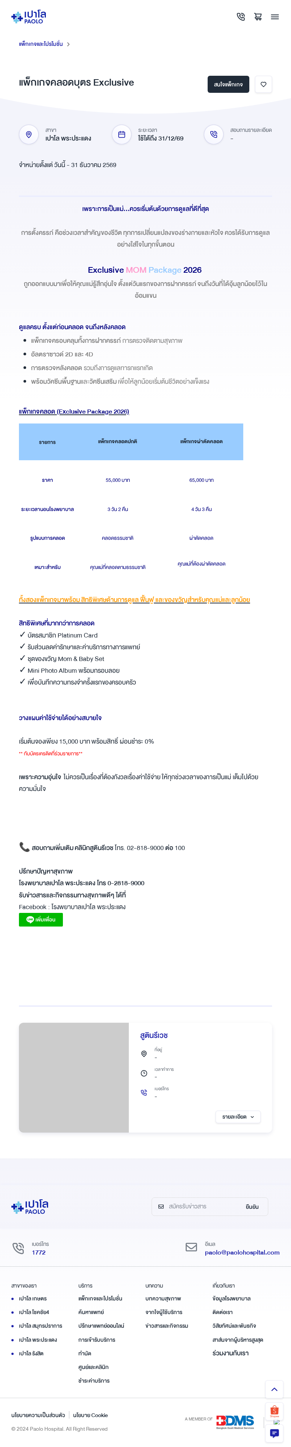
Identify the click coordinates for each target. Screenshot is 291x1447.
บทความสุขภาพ (163, 1298)
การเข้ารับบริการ (96, 1339)
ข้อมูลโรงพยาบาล (231, 1298)
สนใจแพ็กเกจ (228, 84)
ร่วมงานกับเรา (231, 1353)
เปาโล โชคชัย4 (34, 1312)
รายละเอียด (234, 1116)
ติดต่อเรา (223, 1312)
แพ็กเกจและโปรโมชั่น (41, 43)
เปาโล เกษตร (33, 1298)
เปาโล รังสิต (31, 1353)
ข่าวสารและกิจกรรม (167, 1325)
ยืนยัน (252, 1206)
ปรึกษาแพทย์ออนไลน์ (101, 1325)
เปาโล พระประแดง (38, 1339)
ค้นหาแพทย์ (91, 1312)
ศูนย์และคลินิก (93, 1367)
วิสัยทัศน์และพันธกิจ (234, 1325)
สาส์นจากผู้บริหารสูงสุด (238, 1339)
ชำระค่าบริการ (94, 1380)
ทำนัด (84, 1353)
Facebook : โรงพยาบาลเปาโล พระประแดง (72, 907)
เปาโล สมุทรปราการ (40, 1325)
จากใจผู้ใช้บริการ (164, 1312)
